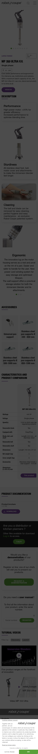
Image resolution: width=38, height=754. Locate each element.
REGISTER (26, 620)
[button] (11, 48)
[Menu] (34, 3)
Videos (8, 90)
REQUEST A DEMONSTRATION (19, 582)
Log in (6, 536)
